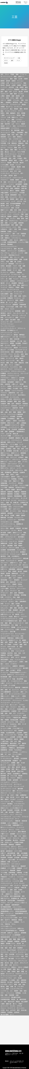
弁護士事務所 (4, 193)
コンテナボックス (18, 806)
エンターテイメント (10, 154)
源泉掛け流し (4, 444)
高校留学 (23, 657)
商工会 (7, 152)
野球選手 (3, 330)
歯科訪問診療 (11, 853)
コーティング (23, 780)
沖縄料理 (17, 821)
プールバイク (20, 827)
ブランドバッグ (5, 997)
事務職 (13, 763)
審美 (2, 412)
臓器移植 (10, 494)
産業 (19, 210)
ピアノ (23, 614)
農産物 (24, 743)
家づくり (3, 765)
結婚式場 (23, 186)
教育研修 (15, 472)
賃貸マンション (5, 453)
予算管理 (21, 930)
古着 (26, 214)
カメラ (12, 309)
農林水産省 (13, 743)
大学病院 (12, 416)
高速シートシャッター (7, 698)
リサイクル (4, 139)
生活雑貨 (3, 550)
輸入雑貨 (11, 958)
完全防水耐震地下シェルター (18, 672)
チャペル (3, 414)
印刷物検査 (12, 872)
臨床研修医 (23, 999)
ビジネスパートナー (6, 526)
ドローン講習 (23, 879)
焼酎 (2, 223)
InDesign (15, 752)
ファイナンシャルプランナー (9, 246)
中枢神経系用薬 (5, 999)
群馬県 (16, 109)
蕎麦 (15, 836)
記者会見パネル (5, 864)
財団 (2, 604)
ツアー (2, 279)
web (9, 754)
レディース (23, 315)
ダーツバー (13, 511)
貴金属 (20, 776)
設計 (2, 188)
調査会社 (21, 363)
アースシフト (4, 672)
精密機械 (21, 593)
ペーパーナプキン (20, 958)
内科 (7, 199)
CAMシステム (19, 470)
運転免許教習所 (5, 225)
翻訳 (16, 225)
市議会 (9, 388)
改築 (2, 948)
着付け (12, 191)
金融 (19, 296)
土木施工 (12, 670)
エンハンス (15, 690)
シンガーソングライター (8, 612)
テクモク (21, 705)
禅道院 (9, 969)
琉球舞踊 (3, 823)
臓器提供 (3, 494)
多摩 (2, 515)
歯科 (2, 91)
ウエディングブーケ (21, 974)
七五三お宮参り (5, 477)
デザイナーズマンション (18, 371)
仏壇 (26, 438)
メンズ (13, 201)
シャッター (16, 692)
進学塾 (3, 186)
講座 (11, 261)
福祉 (2, 102)
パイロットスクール (6, 883)
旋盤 (2, 939)
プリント (12, 606)
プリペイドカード (12, 380)
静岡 (10, 677)
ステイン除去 (18, 851)
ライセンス (25, 817)
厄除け (12, 474)
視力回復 (3, 533)
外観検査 (19, 872)
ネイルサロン (4, 356)
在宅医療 (16, 857)
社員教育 (22, 472)
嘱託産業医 (24, 857)
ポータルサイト (21, 860)
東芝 (23, 399)
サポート (3, 971)
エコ (23, 203)
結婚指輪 (3, 231)
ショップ (3, 214)
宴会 (24, 984)
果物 (7, 410)
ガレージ (16, 257)
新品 (2, 995)
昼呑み (24, 836)
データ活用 (4, 685)
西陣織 (13, 627)
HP (6, 754)
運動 (19, 741)
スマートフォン (21, 588)
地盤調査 (19, 272)
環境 (7, 113)
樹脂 (14, 186)
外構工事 (15, 502)
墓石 (13, 604)
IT (9, 141)
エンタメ (7, 345)
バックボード (15, 862)
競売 (9, 571)
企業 (14, 158)
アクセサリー (4, 180)
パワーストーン (19, 264)
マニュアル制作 (16, 754)
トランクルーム (16, 238)
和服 (20, 259)
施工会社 (20, 249)
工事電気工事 (24, 502)
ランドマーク (11, 1008)
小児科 (11, 240)
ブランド (3, 117)
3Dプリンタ (4, 541)
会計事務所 (18, 184)
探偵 (16, 363)
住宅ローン (14, 378)
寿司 (15, 175)
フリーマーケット (20, 539)
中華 (19, 266)
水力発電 (24, 459)
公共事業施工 (11, 418)
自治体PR (3, 767)
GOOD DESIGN (5, 352)
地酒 (24, 141)
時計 (2, 309)
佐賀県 (3, 89)
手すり (3, 707)
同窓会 (20, 584)
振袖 (22, 287)
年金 (21, 388)
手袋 (16, 722)
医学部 (11, 175)
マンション (20, 81)
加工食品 (24, 528)
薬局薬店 (7, 391)
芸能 (5, 182)
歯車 (18, 423)
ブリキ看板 (10, 350)
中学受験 (3, 143)
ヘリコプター (20, 877)
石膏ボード (4, 958)
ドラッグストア (5, 208)
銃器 (10, 610)
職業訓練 (3, 517)
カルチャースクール (13, 373)
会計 (19, 171)
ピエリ (11, 984)
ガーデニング (18, 107)
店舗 (17, 995)
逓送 (19, 462)
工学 (11, 356)
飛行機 (21, 408)
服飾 (11, 608)
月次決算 (3, 933)
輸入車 (7, 515)
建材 (22, 692)
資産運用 (3, 137)
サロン (26, 102)
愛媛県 (14, 584)
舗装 (18, 418)
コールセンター (5, 763)
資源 (21, 991)
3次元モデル (16, 399)
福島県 (23, 124)
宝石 (16, 302)
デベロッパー (4, 593)
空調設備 (17, 311)
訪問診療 (3, 780)
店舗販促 (3, 868)
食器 (6, 623)
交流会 (19, 261)
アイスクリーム (5, 651)
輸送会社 (10, 496)
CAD (18, 234)
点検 (6, 709)
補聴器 (19, 412)
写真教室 (3, 653)
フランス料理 (4, 397)
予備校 (17, 287)
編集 (2, 754)
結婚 (10, 279)
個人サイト (4, 640)
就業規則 (3, 862)
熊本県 (3, 85)
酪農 (21, 644)
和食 (14, 156)
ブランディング (5, 274)
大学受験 (21, 193)
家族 (12, 651)
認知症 (20, 920)
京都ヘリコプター (6, 879)
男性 (25, 382)
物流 (22, 130)
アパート (3, 163)
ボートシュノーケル (6, 946)
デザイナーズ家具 (14, 548)
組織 (18, 597)
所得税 (8, 769)
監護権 (23, 939)
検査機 (19, 870)
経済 (24, 412)
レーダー (10, 595)
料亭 (2, 156)
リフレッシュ (10, 993)
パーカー (19, 793)
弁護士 (13, 132)
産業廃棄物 (21, 429)
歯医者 (17, 191)
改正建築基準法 (5, 711)
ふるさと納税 (11, 765)
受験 (6, 223)
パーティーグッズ (6, 679)
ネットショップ (5, 132)
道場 (2, 236)
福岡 (18, 763)
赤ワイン (13, 847)
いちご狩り (20, 986)
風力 (2, 664)
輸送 (15, 160)
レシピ (15, 231)
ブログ (26, 388)
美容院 (18, 96)
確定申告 (23, 982)
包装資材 (16, 655)
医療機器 (16, 522)
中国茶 (23, 356)
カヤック (13, 253)
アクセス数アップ (18, 728)
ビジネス (20, 94)
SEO (15, 730)
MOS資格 (10, 517)
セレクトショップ (6, 178)
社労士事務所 (4, 294)
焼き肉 (7, 963)
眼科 (2, 150)
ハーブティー (4, 814)
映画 (21, 225)
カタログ (24, 711)
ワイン (18, 124)
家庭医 (19, 855)
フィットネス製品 (6, 825)
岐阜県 (9, 270)
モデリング (13, 457)
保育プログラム (5, 898)
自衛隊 (3, 474)
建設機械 (10, 244)
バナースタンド (15, 864)
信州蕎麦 (3, 838)
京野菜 (13, 971)
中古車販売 (4, 240)
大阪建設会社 (20, 900)
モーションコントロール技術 (9, 918)
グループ (16, 332)
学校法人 (11, 287)
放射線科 (10, 401)
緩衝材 (20, 545)
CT (1, 1002)
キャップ (3, 795)
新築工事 (3, 900)
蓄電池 (3, 739)
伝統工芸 (3, 216)
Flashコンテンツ (5, 756)
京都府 (26, 79)
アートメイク (23, 348)
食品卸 (12, 528)
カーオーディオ (5, 500)
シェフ (12, 814)
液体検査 (23, 595)
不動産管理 (22, 304)
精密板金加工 (4, 485)
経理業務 (23, 933)
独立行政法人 (22, 395)
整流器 (25, 737)
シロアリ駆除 (4, 588)
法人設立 (10, 982)
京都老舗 (16, 892)
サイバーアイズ (19, 674)
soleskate (14, 406)
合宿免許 (7, 905)
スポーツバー (17, 509)
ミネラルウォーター (10, 537)
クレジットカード (18, 623)
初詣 (17, 474)
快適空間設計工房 (22, 709)
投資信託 (16, 1012)
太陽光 (21, 662)
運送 (26, 132)
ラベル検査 (4, 872)
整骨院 (12, 199)
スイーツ (14, 141)
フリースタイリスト (6, 348)
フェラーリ (4, 829)
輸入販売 (25, 668)
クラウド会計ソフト (6, 926)
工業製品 (23, 423)
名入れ (16, 240)
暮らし (18, 769)
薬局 (11, 188)
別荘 (15, 543)
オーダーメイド (11, 395)
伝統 (26, 608)
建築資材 (21, 666)
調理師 (12, 343)
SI (24, 182)
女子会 (3, 199)
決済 (26, 623)
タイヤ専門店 (4, 896)
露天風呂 (3, 395)
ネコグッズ (7, 875)
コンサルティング (15, 104)
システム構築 (13, 223)
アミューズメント (6, 227)
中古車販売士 (15, 556)
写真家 (7, 236)
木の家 (23, 763)
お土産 (24, 447)
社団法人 (12, 272)
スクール (3, 122)
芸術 (12, 60)
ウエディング (4, 94)
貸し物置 (23, 810)
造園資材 (15, 666)
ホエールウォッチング (7, 819)
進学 (14, 948)
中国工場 (23, 887)
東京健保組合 (4, 743)
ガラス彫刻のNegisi (14, 40)
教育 (15, 94)
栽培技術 (25, 440)
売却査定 (23, 769)
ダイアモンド (18, 784)
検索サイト (24, 285)
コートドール (13, 849)
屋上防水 (15, 840)
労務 (8, 862)
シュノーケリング (6, 304)
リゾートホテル (5, 847)
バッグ (25, 868)
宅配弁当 (7, 924)
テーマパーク (10, 358)
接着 (10, 939)
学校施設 (22, 840)
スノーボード (22, 212)
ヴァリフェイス (17, 700)
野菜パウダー (11, 423)
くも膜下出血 (4, 741)
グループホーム (5, 253)
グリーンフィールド (16, 668)
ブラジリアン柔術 (18, 507)
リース (21, 444)
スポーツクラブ (12, 464)
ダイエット (4, 649)
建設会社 (14, 143)
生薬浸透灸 (4, 980)
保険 (23, 115)
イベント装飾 (11, 868)
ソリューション (5, 201)
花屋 (22, 214)
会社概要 (18, 343)
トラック (19, 442)
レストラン (9, 89)
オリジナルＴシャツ (22, 791)
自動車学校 (12, 393)
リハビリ (11, 184)
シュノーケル (16, 817)
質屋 (15, 147)
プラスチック (4, 296)
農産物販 (3, 442)
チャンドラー (4, 631)
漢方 (22, 427)
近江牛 (16, 963)
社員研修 (7, 384)
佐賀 (2, 431)
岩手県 (3, 561)
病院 (15, 79)
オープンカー (12, 832)
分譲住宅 (3, 135)
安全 (24, 707)
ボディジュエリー (6, 459)
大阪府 (24, 85)
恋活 (24, 621)
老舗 (11, 986)
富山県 (21, 91)
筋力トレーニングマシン (8, 827)
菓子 (14, 234)
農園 (7, 989)
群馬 (22, 481)
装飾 (11, 890)
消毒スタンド (15, 866)
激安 (2, 954)
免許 (2, 905)
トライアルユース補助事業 (15, 414)
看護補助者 (4, 750)
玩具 (2, 391)
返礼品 (23, 767)
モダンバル (16, 838)
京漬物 (20, 890)
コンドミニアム (9, 629)
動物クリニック (17, 533)
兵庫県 (19, 85)
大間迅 (24, 696)
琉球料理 (24, 821)
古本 (20, 563)
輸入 (18, 360)
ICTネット (4, 571)
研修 (21, 268)
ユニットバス (4, 341)
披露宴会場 (4, 543)
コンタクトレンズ (15, 236)
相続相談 (23, 980)
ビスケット (9, 683)
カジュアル (10, 722)
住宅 (2, 74)
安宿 (22, 636)
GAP (19, 743)
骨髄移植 (23, 492)
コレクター (4, 354)
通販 (13, 119)
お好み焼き (21, 421)
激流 (2, 920)
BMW (2, 197)
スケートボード (23, 406)
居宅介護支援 (22, 832)
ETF (14, 713)
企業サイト (21, 76)
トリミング (4, 601)
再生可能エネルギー (14, 255)
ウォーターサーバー (18, 313)
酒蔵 (18, 853)
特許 (12, 225)
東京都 (26, 109)
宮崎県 (25, 571)
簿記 (15, 608)
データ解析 (8, 644)
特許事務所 (10, 382)
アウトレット (24, 279)
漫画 (7, 363)
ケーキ (11, 302)
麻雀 (2, 317)
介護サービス (4, 834)
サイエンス (17, 298)
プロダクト (4, 141)
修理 (6, 642)
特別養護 (9, 451)
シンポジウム (4, 416)
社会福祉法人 (22, 251)
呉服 (7, 502)
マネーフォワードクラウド (8, 928)
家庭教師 (20, 948)
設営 (15, 890)
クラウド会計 (10, 307)
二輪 (2, 894)
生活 (11, 171)
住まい (3, 670)
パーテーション (15, 702)
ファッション (4, 79)
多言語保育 (24, 758)
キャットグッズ (22, 875)
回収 (25, 991)
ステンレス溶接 (23, 485)
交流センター (9, 842)
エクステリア (4, 109)
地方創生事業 (14, 720)
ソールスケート (5, 406)
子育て (11, 229)
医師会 (22, 425)
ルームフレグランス (16, 567)
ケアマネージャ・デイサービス (10, 552)
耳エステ (3, 350)
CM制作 (23, 535)
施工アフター (4, 836)
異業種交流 (19, 524)
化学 (24, 653)
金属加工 (12, 281)
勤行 (18, 969)
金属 (15, 593)
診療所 (9, 533)
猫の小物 (14, 875)
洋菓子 (20, 1004)
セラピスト (4, 616)
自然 (7, 203)
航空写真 (15, 408)
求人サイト (10, 300)
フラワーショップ (18, 178)
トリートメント (5, 801)
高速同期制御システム (21, 913)
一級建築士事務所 (12, 259)
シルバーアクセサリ (17, 391)
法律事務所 (20, 132)
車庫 (2, 694)
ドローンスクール (6, 881)
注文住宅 (11, 87)
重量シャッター (5, 696)
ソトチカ (3, 674)
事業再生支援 (19, 352)
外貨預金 (10, 1012)
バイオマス (8, 597)
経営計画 (16, 982)
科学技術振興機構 (15, 203)
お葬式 (7, 320)
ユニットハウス (5, 479)
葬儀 (18, 218)
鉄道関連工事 (15, 898)
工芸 (19, 58)
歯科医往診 (9, 851)
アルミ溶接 (4, 487)
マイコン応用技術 (10, 915)
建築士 (7, 150)
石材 (15, 210)
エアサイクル (20, 954)
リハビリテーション (6, 922)
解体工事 (15, 434)
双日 (19, 653)
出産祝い (8, 421)
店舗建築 (3, 418)
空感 (6, 965)
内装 (22, 455)
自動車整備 (12, 569)
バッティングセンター (7, 599)
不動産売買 (4, 160)
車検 (2, 124)
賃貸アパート (15, 453)
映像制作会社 (4, 535)
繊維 (8, 403)
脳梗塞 (22, 739)
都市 (12, 657)
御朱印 (13, 477)
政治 (23, 236)
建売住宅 (20, 608)
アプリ (9, 268)
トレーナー (12, 793)
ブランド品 (13, 776)
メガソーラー (12, 462)
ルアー (2, 457)
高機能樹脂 (4, 483)
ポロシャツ (4, 793)
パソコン (25, 210)
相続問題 (10, 941)
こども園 (3, 242)
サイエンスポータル (10, 735)
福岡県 (8, 96)
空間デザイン (23, 240)
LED (22, 393)
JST (23, 298)
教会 (2, 384)
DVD (25, 563)
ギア (2, 425)
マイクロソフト (18, 517)
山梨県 (13, 85)
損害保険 (21, 223)
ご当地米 (11, 447)
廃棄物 (16, 991)
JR (8, 681)
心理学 (17, 629)
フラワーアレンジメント (17, 410)
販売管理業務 (11, 550)
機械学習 (17, 687)
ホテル (12, 98)
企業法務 (23, 941)
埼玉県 (6, 63)
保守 (2, 644)
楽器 (23, 167)
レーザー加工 (14, 485)
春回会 (9, 774)
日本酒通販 (24, 853)
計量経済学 (25, 687)
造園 (24, 266)
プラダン (3, 903)
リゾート (8, 126)
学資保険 (25, 567)
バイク (14, 227)
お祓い (19, 477)
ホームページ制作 (11, 726)
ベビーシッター (10, 360)
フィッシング (4, 191)
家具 (14, 126)
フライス (13, 937)
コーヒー (3, 386)
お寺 (25, 201)
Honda (3, 726)
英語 (19, 277)
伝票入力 (16, 933)
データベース (4, 272)
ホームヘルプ (24, 451)
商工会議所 (24, 1002)
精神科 (17, 180)
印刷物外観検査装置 (21, 911)
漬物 (11, 339)
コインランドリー (6, 234)
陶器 (7, 218)
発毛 (11, 363)
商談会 (18, 1002)
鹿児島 (3, 302)
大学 (10, 91)
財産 (17, 756)
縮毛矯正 (10, 804)
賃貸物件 (3, 455)
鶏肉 (2, 799)
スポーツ (3, 100)
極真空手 (18, 403)
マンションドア (5, 702)
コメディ (8, 718)
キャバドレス (4, 952)
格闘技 (25, 505)
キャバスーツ (22, 952)
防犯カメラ (10, 674)
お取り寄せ (24, 89)
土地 (26, 160)
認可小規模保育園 (15, 896)
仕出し (3, 502)
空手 (13, 403)
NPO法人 (3, 464)
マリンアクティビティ (7, 821)
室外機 (3, 206)
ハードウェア (4, 606)
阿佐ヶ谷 (24, 511)
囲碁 (16, 625)
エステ (15, 91)
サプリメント (15, 173)
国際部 (23, 515)
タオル (3, 261)
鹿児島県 (8, 266)
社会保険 (19, 733)
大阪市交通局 (11, 900)
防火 (2, 709)
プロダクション (13, 221)
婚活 (20, 621)
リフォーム (23, 74)
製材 (22, 449)
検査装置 (12, 870)
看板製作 (23, 866)
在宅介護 (15, 451)
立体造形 (20, 457)
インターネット (5, 173)
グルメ (7, 74)
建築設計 (17, 188)
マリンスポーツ (9, 317)
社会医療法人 (17, 774)
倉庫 (18, 186)
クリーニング (23, 221)
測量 (16, 642)
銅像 (26, 457)
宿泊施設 (23, 629)
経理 (14, 285)
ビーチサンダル (14, 397)
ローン (12, 1014)
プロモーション (5, 715)
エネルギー (4, 662)
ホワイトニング (11, 251)
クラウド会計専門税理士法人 (9, 930)
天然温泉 (3, 382)
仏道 (22, 969)
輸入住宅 (22, 610)
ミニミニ (3, 950)
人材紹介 (17, 365)
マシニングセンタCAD (7, 470)
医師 (16, 300)
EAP (20, 565)
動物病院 (11, 264)
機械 (2, 642)
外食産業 (18, 528)
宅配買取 (11, 995)
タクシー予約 (4, 528)
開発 (15, 296)
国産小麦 (8, 1004)
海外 (26, 218)
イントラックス (19, 659)
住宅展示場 (4, 447)
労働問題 (16, 941)
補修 (6, 948)
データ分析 (12, 685)
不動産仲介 (4, 877)
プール (20, 464)
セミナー (15, 268)
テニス (11, 365)
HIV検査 (20, 479)
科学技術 (20, 735)
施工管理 (12, 320)
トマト (3, 434)
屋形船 (3, 986)
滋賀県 (22, 87)
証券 (6, 713)
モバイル (12, 588)
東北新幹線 (20, 679)
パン (23, 274)
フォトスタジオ (19, 651)
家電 (26, 216)
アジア (10, 369)
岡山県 (8, 85)
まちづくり (4, 369)
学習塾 (19, 156)
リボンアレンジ (22, 961)
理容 (2, 720)
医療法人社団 (19, 638)
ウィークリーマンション (8, 326)
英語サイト (18, 382)
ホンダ (24, 724)
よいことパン (4, 1006)
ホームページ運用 (6, 728)
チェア (22, 548)
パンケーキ (4, 277)
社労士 (24, 296)
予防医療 (10, 857)
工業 (22, 96)
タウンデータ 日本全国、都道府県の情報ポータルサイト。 (17, 1062)
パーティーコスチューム (20, 677)
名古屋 (25, 259)
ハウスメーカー (11, 520)
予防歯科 (3, 251)
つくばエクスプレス (16, 681)
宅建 (22, 418)
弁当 (2, 195)
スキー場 (15, 337)
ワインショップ (22, 849)
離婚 (14, 939)
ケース (16, 883)
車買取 (25, 184)
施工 (11, 109)
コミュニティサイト (22, 627)
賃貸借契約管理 (5, 937)
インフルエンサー (16, 715)
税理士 (3, 113)
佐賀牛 (15, 421)
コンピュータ (4, 322)
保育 (23, 896)
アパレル (10, 147)
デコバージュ (12, 961)
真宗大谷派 (11, 1002)
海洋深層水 (21, 537)
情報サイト (15, 117)
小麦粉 (3, 1004)
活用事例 (20, 730)
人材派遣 (23, 180)
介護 (16, 87)
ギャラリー (13, 591)
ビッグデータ (4, 554)
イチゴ (3, 989)
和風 (8, 135)
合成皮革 (3, 403)
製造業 (9, 163)
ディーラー (4, 212)
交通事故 (8, 449)
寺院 (15, 229)
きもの (7, 309)
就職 (11, 210)
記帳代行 (10, 933)
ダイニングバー (5, 530)
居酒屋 (13, 345)
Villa (2, 924)
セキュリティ (4, 608)
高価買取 (3, 778)
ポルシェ (11, 829)
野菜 (25, 158)
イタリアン (4, 145)
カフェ (3, 119)
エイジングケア (17, 558)
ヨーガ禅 (3, 969)
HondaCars (13, 724)
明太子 (7, 188)
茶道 (18, 285)
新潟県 (26, 91)
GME (10, 481)
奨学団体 (16, 356)
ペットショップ (19, 599)
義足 (24, 401)
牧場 (25, 644)
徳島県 (14, 571)
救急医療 (3, 857)
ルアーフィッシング (6, 332)
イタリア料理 (21, 152)
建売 (2, 690)
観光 (26, 87)
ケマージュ (4, 961)
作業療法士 (12, 748)
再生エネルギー (5, 657)
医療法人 (7, 238)
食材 (11, 593)
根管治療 (25, 558)
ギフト (8, 119)
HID (18, 393)
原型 (7, 457)
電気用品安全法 (5, 625)
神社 (11, 257)
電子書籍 (7, 576)
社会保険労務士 (10, 733)
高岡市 (11, 642)
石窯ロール (19, 812)
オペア (17, 657)
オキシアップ (24, 963)
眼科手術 (3, 774)
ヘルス (21, 823)
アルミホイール (5, 967)
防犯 (10, 285)
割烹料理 (12, 582)
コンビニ (20, 586)
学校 (13, 135)
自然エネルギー (13, 662)
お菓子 (3, 683)
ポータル (16, 354)
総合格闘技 (4, 507)
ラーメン (7, 604)
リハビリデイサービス (7, 634)
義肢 (15, 401)
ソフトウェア (12, 145)
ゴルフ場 (19, 341)
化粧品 (9, 231)
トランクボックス (19, 804)
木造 (6, 954)
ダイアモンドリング (6, 784)
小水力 (7, 664)
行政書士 (25, 229)
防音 (2, 623)
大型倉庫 (10, 810)
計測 (20, 642)
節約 (8, 315)
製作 (10, 412)
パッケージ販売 (21, 550)
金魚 (22, 354)
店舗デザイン (14, 563)
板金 (2, 152)
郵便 (26, 253)
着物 (21, 109)
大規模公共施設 (18, 842)
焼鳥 (7, 797)
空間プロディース (6, 614)
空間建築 (11, 431)
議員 (10, 623)
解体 (26, 954)
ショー (11, 580)
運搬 (2, 956)
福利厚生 (3, 556)
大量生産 (16, 887)
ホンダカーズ (4, 724)
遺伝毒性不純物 (15, 997)
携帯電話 (21, 335)
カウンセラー (4, 563)
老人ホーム (9, 107)
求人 (8, 122)
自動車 (13, 81)
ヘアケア (3, 804)
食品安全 (3, 746)
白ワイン (20, 847)
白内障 (8, 771)
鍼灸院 (22, 163)
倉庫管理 (3, 513)
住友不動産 (21, 520)
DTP (15, 171)
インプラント (15, 128)
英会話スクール (13, 640)
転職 (15, 545)
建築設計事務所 (5, 128)
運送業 (19, 167)
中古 (25, 307)
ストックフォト (5, 627)
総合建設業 (4, 677)
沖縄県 (18, 515)
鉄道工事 (23, 898)
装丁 (2, 576)
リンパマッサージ (14, 427)
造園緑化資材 (4, 668)
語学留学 (16, 758)
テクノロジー (4, 737)
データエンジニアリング (21, 683)
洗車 (19, 227)
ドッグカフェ (4, 367)
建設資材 (16, 580)
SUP (20, 918)
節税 (13, 767)
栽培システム (11, 442)
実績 (6, 431)
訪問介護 (23, 188)
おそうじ (15, 965)
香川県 (20, 571)
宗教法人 (13, 967)
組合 (6, 365)
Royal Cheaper (11, 950)
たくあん (10, 892)
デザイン (20, 111)
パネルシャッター (20, 698)
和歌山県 (21, 283)
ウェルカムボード (11, 561)
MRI (5, 1002)
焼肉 (26, 354)
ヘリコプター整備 (17, 881)
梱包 (25, 470)
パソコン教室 (14, 444)
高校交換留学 (4, 659)
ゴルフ (9, 137)
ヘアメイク (16, 214)
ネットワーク (10, 974)
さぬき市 (3, 722)
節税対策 (3, 982)
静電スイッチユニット (7, 913)
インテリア (4, 87)
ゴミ (11, 991)
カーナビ (13, 500)
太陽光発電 (4, 158)
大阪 (22, 257)
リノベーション (10, 115)
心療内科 (19, 578)
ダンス (8, 283)
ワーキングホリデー (6, 758)
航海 (27, 363)
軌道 (13, 679)
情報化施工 (10, 638)
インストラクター (6, 584)
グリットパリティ (6, 666)
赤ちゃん (25, 565)
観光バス (16, 616)
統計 (19, 270)
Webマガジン (4, 343)
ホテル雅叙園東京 (6, 692)
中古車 (13, 122)
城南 (6, 690)
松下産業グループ (12, 330)
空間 (2, 965)
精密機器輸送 (18, 496)
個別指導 (8, 186)
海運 (2, 365)
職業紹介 (24, 718)
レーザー (19, 468)
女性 (7, 206)
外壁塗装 (23, 234)
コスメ (22, 117)
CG (25, 352)
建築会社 (21, 143)
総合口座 (23, 1010)
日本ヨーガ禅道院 (23, 967)
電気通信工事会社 (6, 505)
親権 (18, 939)
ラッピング (4, 287)
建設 (7, 98)
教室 (2, 963)
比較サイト (4, 569)
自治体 (12, 165)
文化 (10, 139)
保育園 (23, 113)
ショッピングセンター (16, 989)
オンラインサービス (13, 289)
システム (18, 169)
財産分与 (3, 941)
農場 (21, 647)
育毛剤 (22, 384)
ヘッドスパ (20, 799)
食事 (15, 249)
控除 (13, 769)
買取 (6, 995)
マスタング (4, 832)
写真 (22, 100)
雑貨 (2, 154)
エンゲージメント (6, 791)
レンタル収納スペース (16, 808)
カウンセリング (12, 182)
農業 (17, 98)
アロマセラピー (5, 378)
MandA (3, 363)
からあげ (12, 799)
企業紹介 (15, 216)
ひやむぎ (19, 1006)
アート (12, 206)
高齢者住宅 (15, 573)
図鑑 (22, 971)
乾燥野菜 (3, 423)
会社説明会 (8, 840)
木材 (26, 449)
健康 (13, 96)
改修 (10, 948)
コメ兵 (24, 993)
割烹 (2, 345)
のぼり (12, 795)
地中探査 (3, 595)
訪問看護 (3, 498)
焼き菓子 (11, 812)
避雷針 (3, 943)
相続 (13, 756)
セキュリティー (22, 500)
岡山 (16, 601)
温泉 (10, 158)
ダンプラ (10, 903)
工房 (10, 965)
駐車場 (8, 573)
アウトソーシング (6, 935)
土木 (13, 124)
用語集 (3, 733)
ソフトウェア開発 (23, 242)
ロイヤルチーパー (23, 950)
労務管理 (10, 298)
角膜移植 (10, 492)
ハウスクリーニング (13, 375)
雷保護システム (10, 943)
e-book (14, 576)
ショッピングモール (6, 249)
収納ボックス (4, 808)
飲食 (11, 963)
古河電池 (19, 737)
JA (20, 625)
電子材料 (10, 655)
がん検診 (15, 388)
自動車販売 (23, 601)
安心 (19, 707)
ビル (26, 692)
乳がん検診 (12, 860)
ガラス (6, 60)
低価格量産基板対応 (19, 909)
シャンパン (4, 849)
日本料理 (16, 339)
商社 (22, 360)
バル (11, 836)
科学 (19, 147)
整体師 (3, 582)
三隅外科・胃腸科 (10, 490)
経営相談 (10, 455)
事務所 (25, 733)
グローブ (22, 722)
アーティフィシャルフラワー (9, 976)
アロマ (15, 266)
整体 (17, 199)
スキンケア (8, 156)
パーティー (17, 526)
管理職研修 (8, 472)
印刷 (21, 135)
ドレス (10, 354)
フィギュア (19, 612)
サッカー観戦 (4, 511)
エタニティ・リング (6, 786)
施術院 (17, 614)
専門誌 (19, 670)
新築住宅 (3, 638)
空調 (23, 311)
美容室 (24, 104)
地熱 (26, 662)
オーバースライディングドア (17, 694)
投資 (2, 320)
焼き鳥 (12, 797)
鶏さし (3, 797)
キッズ (3, 360)
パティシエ (18, 814)
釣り (22, 173)
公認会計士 (4, 229)
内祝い (3, 421)
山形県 (21, 619)
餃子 (10, 509)
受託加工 (20, 483)
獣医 (25, 533)
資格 (6, 197)
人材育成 (3, 270)
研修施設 (25, 403)
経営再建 (3, 776)
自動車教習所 (15, 905)
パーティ (13, 530)
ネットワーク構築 (6, 436)
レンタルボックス (6, 806)
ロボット (12, 468)
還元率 (18, 767)
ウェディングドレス (6, 335)
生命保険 (21, 378)
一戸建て (21, 160)
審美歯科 (12, 113)
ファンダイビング (6, 817)
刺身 (22, 797)
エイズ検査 (4, 481)
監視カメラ (4, 462)
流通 (2, 472)
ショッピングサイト (16, 83)
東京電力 (3, 313)
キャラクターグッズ (21, 350)
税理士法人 (21, 928)
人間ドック (4, 860)
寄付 (9, 767)
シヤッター (12, 709)
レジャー (21, 302)
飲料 (16, 358)
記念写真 (10, 653)
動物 (22, 218)
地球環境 (3, 315)
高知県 (3, 573)
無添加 (3, 307)
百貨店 (3, 358)
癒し (12, 801)
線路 (25, 681)
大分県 (11, 543)
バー (25, 135)
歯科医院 (15, 780)
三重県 (3, 115)
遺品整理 (11, 438)
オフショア (23, 690)
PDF (19, 711)
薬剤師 (11, 160)
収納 (11, 294)
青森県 (3, 126)
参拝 (2, 812)
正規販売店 (23, 795)
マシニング (21, 937)
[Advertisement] (14, 1030)
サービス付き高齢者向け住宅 (9, 621)
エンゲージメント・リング (8, 789)
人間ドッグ (15, 384)
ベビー (3, 218)
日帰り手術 (20, 771)
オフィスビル (20, 1008)
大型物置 (16, 810)
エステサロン (14, 193)
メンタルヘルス (12, 565)
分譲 (21, 199)
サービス (3, 268)
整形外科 (19, 490)
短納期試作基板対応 (6, 909)
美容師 (16, 348)
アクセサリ (4, 393)
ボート (17, 819)
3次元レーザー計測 (6, 399)
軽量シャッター (15, 696)
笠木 (7, 707)
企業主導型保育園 (6, 761)
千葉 (11, 741)
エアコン (3, 147)
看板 (11, 150)
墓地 (10, 578)
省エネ (9, 313)
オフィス (3, 520)
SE (10, 690)
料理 (24, 715)
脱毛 (2, 537)
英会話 (24, 277)
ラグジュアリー (18, 369)
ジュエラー (15, 782)
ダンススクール (11, 586)
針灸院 (18, 604)
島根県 (9, 100)
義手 (19, 401)
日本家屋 (11, 954)
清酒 (14, 855)
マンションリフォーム (7, 311)
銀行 (18, 1010)
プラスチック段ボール (20, 903)
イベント (12, 152)
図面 (2, 713)
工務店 (3, 96)
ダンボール (17, 885)
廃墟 (15, 984)
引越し (22, 216)
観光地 (25, 386)
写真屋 (12, 515)
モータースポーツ (19, 292)
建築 (15, 76)
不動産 (12, 74)
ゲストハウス (15, 636)
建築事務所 (13, 195)
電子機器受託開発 (6, 907)
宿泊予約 (7, 124)
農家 (18, 971)
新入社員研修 (4, 257)
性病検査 (13, 479)
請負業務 (10, 513)
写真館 (12, 180)
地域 (20, 367)
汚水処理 (14, 429)
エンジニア (24, 580)
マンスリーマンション (7, 324)
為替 (10, 713)
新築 (16, 307)
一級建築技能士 (20, 431)
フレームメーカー (6, 752)
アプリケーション (15, 554)
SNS (25, 341)
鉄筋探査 (16, 595)
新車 (19, 724)
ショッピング (18, 322)
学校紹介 (24, 343)
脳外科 (16, 739)
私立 (7, 1010)
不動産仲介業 (17, 718)
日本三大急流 (11, 647)
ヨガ (14, 578)
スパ (24, 147)
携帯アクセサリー (6, 337)
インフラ (20, 253)
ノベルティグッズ (19, 513)
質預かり (19, 778)
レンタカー (4, 184)
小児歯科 (19, 158)
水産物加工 (4, 427)
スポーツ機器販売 (12, 823)
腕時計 (22, 358)
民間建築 (18, 844)
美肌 (2, 490)
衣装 (2, 629)
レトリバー (4, 578)
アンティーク (4, 339)
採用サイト (24, 838)
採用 (2, 840)
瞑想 (14, 969)
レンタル (3, 289)
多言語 (11, 750)
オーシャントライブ (19, 946)
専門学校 (15, 102)
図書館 (9, 216)
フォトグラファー (6, 408)
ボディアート (16, 459)
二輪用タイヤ (9, 894)
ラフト (25, 918)
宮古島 (19, 943)
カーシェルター (5, 636)
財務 (2, 597)
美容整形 (15, 610)
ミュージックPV (14, 535)
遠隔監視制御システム (7, 911)
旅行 (21, 98)
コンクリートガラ (14, 956)
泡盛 (18, 320)
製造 (25, 83)
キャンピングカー (20, 634)
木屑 (22, 956)
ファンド (22, 317)
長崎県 (20, 543)
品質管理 (15, 304)
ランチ (9, 838)
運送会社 (3, 244)
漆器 (12, 352)
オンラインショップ (9, 58)
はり (15, 978)
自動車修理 (20, 569)
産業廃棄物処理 (11, 242)
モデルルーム (21, 328)
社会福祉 (16, 494)
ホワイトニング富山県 (13, 466)
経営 (14, 137)
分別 (6, 956)
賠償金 (3, 449)
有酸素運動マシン (18, 825)
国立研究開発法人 (12, 746)
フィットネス (4, 281)
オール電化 (4, 175)
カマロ (17, 829)
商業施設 (11, 844)
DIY (25, 199)
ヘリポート (12, 877)
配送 (25, 496)
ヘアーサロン (15, 498)
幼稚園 (3, 107)
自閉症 (9, 386)
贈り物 (21, 380)
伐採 (18, 449)
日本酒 (7, 195)
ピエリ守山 (4, 984)
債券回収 (16, 455)
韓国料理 (24, 554)
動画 (2, 735)
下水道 (8, 429)
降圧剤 (13, 999)
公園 (6, 812)
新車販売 (22, 552)
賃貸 (6, 91)
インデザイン (23, 752)
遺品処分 (18, 438)
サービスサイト (5, 167)
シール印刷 (4, 509)
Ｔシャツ (15, 279)
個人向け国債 (4, 1014)
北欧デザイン (4, 567)
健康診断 (3, 492)
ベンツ (25, 195)
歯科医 (3, 851)
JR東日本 (3, 681)
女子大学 (12, 1010)
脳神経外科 (9, 739)
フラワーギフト (5, 130)
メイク (3, 718)
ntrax (11, 659)
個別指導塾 (4, 580)
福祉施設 (3, 259)
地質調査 (18, 993)
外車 (7, 261)
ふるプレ (19, 765)
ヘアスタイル (19, 801)
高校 (12, 208)
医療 (17, 74)
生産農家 (12, 834)
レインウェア (4, 885)
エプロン (11, 601)
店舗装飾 (19, 868)
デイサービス (21, 122)
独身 (7, 670)
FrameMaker (18, 750)
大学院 (3, 1010)
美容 (11, 79)
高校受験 (16, 130)
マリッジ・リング (19, 786)
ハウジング (4, 438)
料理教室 (3, 373)
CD (1, 565)
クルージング (24, 373)
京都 (26, 143)
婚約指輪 (20, 789)
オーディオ (24, 498)
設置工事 (25, 642)
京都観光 (16, 922)
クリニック (4, 264)
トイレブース (4, 705)
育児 (18, 113)
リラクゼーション (18, 139)
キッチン (12, 218)
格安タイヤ (17, 894)
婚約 (14, 791)
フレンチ (18, 165)
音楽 (21, 102)
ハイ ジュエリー (5, 782)
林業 (14, 449)
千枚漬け (3, 892)
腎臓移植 (16, 492)
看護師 (22, 300)
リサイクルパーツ (16, 440)
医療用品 (3, 380)
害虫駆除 (14, 283)
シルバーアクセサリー (7, 539)
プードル (24, 462)
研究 (26, 735)
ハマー (23, 829)
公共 (15, 741)
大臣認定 (13, 711)
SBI (20, 761)
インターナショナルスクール (9, 619)
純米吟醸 (8, 855)
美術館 (18, 206)
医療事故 (11, 487)
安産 (7, 474)
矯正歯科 (3, 466)
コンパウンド (12, 483)
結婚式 (23, 191)
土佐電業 (12, 737)
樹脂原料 (3, 655)
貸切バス (18, 447)
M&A (19, 195)
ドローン (15, 879)
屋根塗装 (3, 401)
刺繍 (17, 795)
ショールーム (13, 541)
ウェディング (4, 104)
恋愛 (5, 565)
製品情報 (12, 341)
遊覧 (7, 986)
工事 (8, 143)
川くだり (3, 647)
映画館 (7, 720)
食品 (2, 111)
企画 (6, 412)
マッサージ (21, 154)
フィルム (19, 582)
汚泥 (26, 956)
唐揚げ (7, 799)
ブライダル (16, 100)
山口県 (20, 79)
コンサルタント (21, 126)
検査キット (16, 481)
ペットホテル (14, 367)
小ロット (10, 887)
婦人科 (20, 530)
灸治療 (20, 978)
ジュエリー (4, 169)
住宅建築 (19, 416)
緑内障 (13, 771)
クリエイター (21, 713)
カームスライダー (6, 700)
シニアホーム (4, 991)
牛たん (13, 924)
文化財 (17, 208)
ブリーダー (4, 255)
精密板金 (3, 887)
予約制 (9, 780)
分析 (24, 270)
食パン (15, 1004)
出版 (2, 238)
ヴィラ (22, 922)
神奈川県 (15, 163)
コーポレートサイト (10, 111)
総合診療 (25, 855)
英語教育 (15, 761)
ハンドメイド (4, 870)
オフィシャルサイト (6, 292)
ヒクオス (25, 700)
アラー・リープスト (6, 978)
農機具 (24, 640)
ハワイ (19, 576)
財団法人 (19, 137)
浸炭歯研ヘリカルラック (12, 425)
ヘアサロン (19, 119)
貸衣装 (16, 335)
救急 (8, 498)
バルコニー (13, 707)
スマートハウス (5, 440)
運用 (8, 971)
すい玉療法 (12, 980)
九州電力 (15, 644)
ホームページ (13, 277)
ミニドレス (13, 952)
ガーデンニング (17, 386)
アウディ (22, 573)
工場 (7, 83)
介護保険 (23, 494)
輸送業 (3, 203)
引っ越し (3, 545)
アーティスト (22, 150)
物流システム (4, 468)
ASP (11, 322)
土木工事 (8, 434)
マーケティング (15, 274)
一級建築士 (8, 102)
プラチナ (12, 778)
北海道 (3, 83)
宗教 (19, 229)
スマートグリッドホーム (8, 524)
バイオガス (13, 664)
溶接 (6, 939)
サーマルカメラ (5, 866)
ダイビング (4, 285)
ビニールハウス (21, 834)
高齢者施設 (4, 844)
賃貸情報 (23, 453)
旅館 (11, 94)
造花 (20, 976)
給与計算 (3, 298)
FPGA (2, 915)
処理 (21, 307)
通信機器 (10, 545)
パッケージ (4, 548)
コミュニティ (13, 197)
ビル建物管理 (16, 935)
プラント (3, 388)
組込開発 (3, 586)
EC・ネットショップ (6, 730)
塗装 (19, 141)
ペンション (22, 337)
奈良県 (13, 167)
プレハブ (24, 477)
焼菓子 (3, 771)
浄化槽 (3, 429)
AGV (23, 466)
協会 (14, 597)
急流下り (7, 920)
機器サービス (4, 210)
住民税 (3, 769)
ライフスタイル (5, 371)
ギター (3, 993)
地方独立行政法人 (20, 487)
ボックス (21, 883)
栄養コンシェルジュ (14, 649)
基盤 (18, 606)
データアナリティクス (7, 687)
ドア (6, 694)
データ (15, 270)
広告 (6, 221)
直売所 (3, 974)
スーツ (9, 214)
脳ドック (3, 300)
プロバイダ (15, 315)
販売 (19, 145)
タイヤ (23, 892)
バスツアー (24, 616)
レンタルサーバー (18, 436)
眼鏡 (14, 412)
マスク (3, 410)
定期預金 (3, 1012)
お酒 (8, 117)
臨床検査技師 (20, 748)
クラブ (19, 345)
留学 (11, 296)
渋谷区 (11, 616)
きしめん (12, 1006)
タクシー (21, 197)
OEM (11, 885)
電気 (17, 135)
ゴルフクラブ (12, 212)
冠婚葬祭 (16, 89)
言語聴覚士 (4, 748)
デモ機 (25, 872)
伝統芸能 (3, 375)
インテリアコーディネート (8, 328)
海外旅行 (20, 561)
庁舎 (2, 842)
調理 (16, 317)
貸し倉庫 (3, 810)
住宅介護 (12, 631)
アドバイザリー (17, 505)
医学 (18, 980)
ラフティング (18, 294)
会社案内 (11, 169)
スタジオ (19, 201)
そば (19, 836)
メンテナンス (4, 171)
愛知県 (8, 81)
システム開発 (4, 165)
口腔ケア (3, 853)
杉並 (19, 511)
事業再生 (24, 774)
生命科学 (21, 746)
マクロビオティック (6, 522)
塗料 (7, 582)
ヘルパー (3, 496)
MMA (10, 507)
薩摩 (26, 797)
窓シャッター (14, 705)
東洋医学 (21, 541)
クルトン (3, 1008)
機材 (16, 150)
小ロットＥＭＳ (17, 907)
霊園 (2, 221)
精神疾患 (14, 920)
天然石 (3, 266)
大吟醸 (3, 855)
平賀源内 (22, 720)
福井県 (3, 283)
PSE (12, 625)
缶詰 (15, 653)
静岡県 (3, 81)
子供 (26, 100)
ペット (18, 60)
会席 (19, 984)
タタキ (18, 797)
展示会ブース (4, 890)
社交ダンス (4, 610)
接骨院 (20, 182)
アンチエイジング (6, 558)
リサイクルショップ (22, 281)
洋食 (8, 556)
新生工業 (25, 885)
